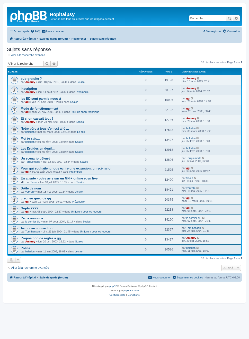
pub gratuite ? (31, 78)
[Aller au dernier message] (198, 78)
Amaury (30, 81)
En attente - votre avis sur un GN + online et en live (59, 178)
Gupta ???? (29, 208)
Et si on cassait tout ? (37, 118)
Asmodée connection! (37, 228)
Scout (33, 182)
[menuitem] (35, 31)
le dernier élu (32, 221)
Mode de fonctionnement (39, 108)
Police (25, 248)
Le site (81, 81)
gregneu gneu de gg (36, 198)
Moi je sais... (30, 138)
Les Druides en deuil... (38, 148)
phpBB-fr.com (131, 290)
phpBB (113, 286)
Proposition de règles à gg (41, 238)
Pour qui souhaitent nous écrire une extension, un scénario (65, 168)
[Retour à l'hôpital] (29, 16)
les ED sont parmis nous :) (41, 98)
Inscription (29, 88)
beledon (30, 131)
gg (27, 101)
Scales (74, 101)
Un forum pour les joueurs (86, 211)
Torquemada (32, 161)
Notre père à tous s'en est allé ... (45, 128)
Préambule (82, 91)
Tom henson (32, 231)
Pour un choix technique (85, 111)
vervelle (30, 191)
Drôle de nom (31, 188)
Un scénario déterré (35, 158)
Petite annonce (32, 218)
